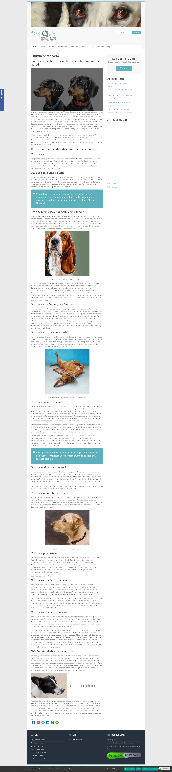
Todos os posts (112, 187)
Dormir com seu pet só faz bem (118, 109)
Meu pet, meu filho (113, 106)
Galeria (42, 47)
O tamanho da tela (37, 743)
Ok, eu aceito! (129, 769)
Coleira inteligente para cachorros (118, 102)
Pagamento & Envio (37, 749)
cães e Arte (47, 576)
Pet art (70, 739)
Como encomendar (37, 746)
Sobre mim (74, 47)
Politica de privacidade (150, 769)
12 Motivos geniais (37, 756)
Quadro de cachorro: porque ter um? (119, 95)
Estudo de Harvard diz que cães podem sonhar (123, 99)
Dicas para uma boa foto (39, 752)
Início (35, 47)
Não (138, 769)
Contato (83, 47)
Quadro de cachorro (77, 739)
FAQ (91, 47)
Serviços (51, 47)
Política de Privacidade (38, 759)
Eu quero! (124, 68)
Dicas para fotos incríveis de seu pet (119, 113)
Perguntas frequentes (38, 740)
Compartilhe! (34, 719)
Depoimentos (62, 47)
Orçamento (100, 47)
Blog (108, 47)
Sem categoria (112, 184)
